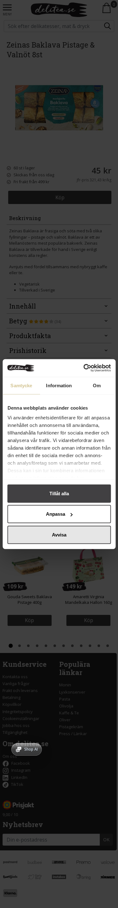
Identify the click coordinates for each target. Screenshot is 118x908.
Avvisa (59, 534)
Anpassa (55, 514)
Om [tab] (97, 385)
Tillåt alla (59, 493)
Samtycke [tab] (21, 385)
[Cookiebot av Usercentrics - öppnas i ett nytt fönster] (84, 368)
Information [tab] (59, 385)
